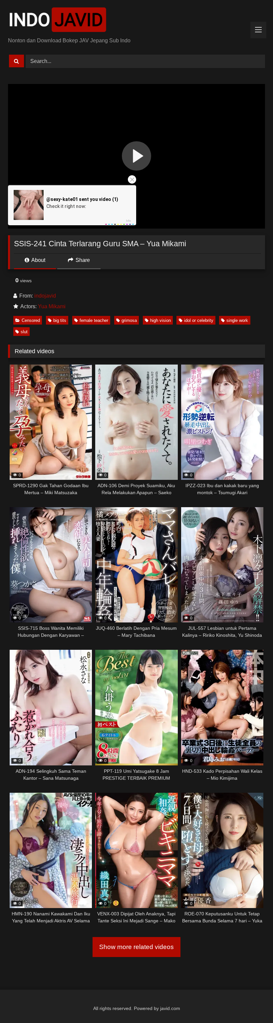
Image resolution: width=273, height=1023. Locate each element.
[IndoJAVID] (136, 21)
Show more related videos (136, 946)
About (37, 260)
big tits (59, 320)
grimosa (129, 320)
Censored (31, 320)
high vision (160, 320)
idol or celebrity (198, 320)
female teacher (94, 320)
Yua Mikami (52, 306)
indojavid (45, 296)
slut (24, 331)
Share (82, 260)
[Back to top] (252, 1003)
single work (237, 320)
